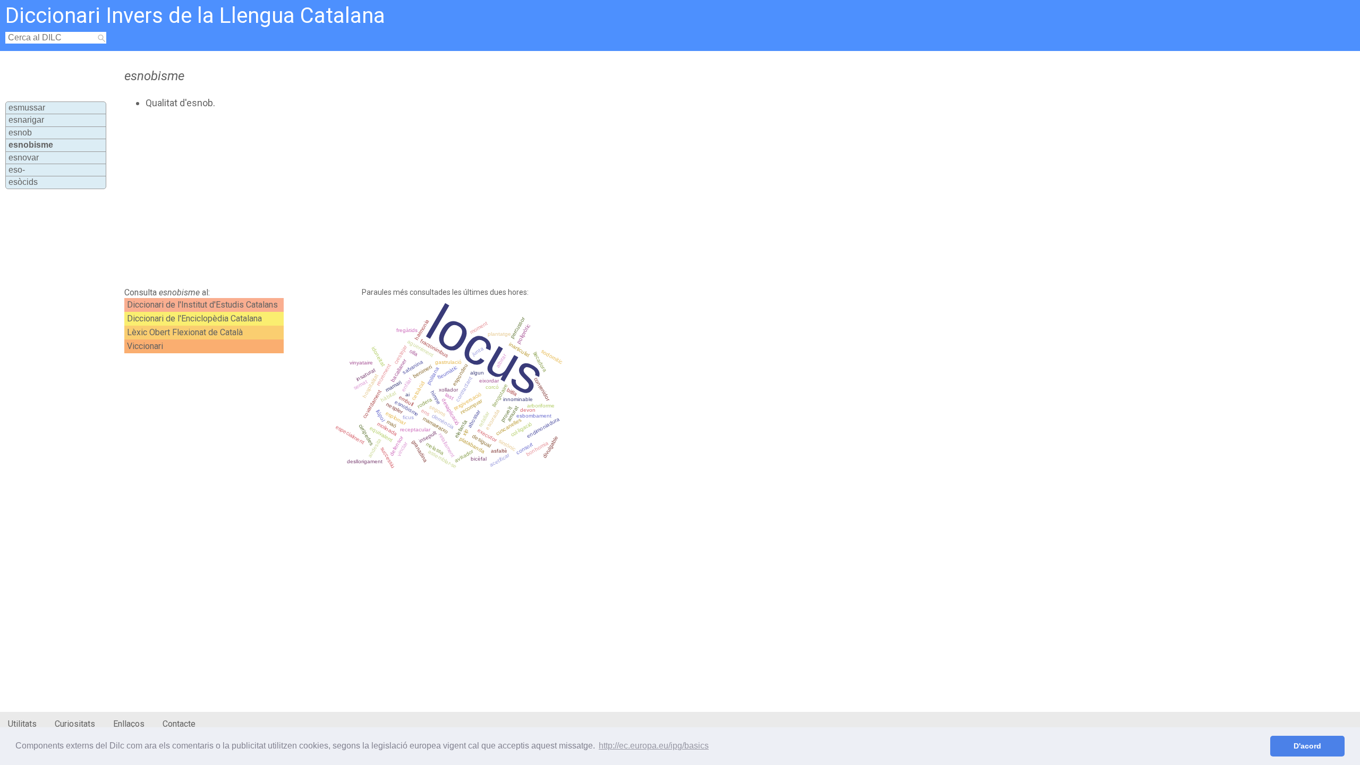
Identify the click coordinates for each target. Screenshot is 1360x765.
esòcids (23, 181)
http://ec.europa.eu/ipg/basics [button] (654, 745)
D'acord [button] (1307, 746)
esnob (20, 132)
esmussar (26, 107)
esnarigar (26, 119)
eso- (16, 169)
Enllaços (128, 724)
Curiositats (75, 724)
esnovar (23, 157)
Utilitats (22, 724)
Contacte (179, 724)
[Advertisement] (380, 198)
